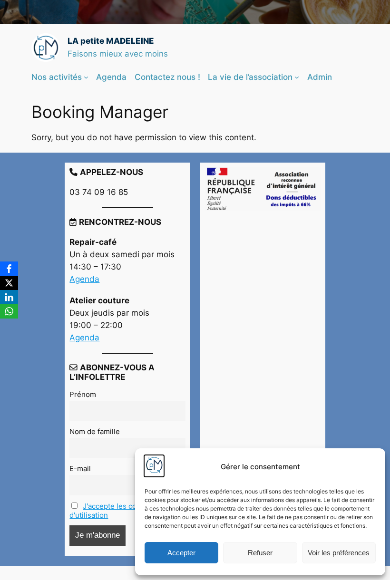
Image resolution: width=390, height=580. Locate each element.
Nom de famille (94, 431)
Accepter (181, 553)
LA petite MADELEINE (111, 41)
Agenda (84, 279)
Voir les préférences (339, 553)
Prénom (82, 394)
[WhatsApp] (9, 311)
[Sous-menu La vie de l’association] (296, 77)
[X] (9, 283)
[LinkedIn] (9, 297)
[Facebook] (9, 268)
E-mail (80, 468)
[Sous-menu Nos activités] (86, 77)
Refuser (260, 553)
